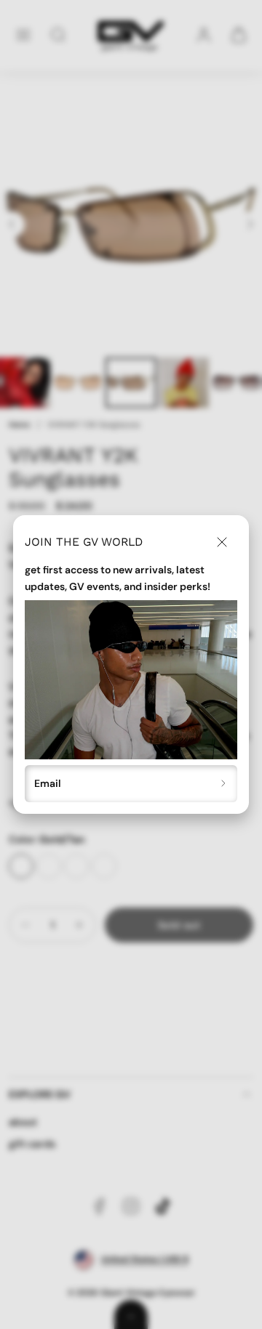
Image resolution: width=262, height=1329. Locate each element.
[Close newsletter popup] (222, 542)
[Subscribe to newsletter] (224, 783)
